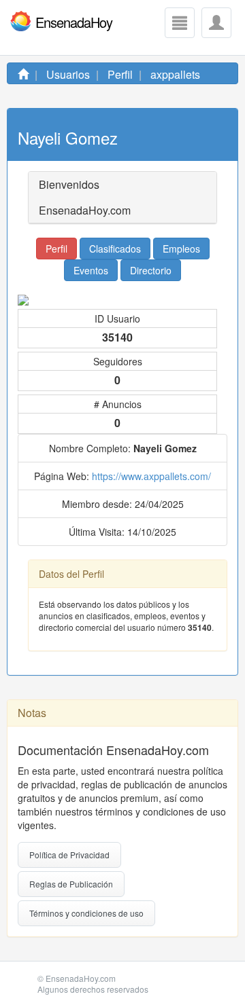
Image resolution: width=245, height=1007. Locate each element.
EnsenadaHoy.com (81, 978)
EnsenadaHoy (73, 21)
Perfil (120, 74)
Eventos (91, 270)
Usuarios (68, 74)
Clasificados (115, 248)
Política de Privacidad (69, 854)
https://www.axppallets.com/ (151, 476)
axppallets (175, 74)
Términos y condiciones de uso (86, 913)
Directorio (151, 270)
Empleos (181, 248)
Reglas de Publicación (71, 884)
